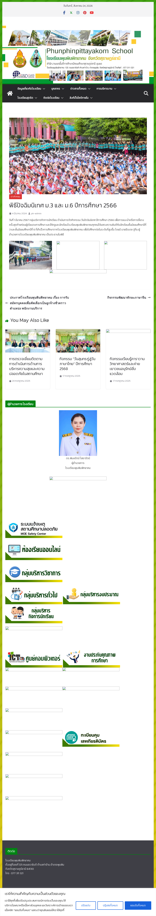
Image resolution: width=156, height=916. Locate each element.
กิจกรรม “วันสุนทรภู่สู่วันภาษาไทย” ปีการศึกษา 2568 (77, 364)
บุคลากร (55, 89)
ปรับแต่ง (85, 905)
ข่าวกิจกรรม (15, 196)
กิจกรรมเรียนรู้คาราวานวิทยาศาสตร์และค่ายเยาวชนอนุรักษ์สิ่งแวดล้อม (127, 366)
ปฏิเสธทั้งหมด (110, 905)
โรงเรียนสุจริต (25, 98)
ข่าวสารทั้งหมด (78, 89)
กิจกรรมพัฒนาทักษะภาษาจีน (126, 297)
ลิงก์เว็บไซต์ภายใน (79, 98)
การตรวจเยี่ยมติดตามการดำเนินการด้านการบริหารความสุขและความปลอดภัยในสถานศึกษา (27, 366)
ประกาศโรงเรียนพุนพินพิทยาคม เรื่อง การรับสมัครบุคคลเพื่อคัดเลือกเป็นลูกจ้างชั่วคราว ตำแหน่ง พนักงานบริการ (39, 303)
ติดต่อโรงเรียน (51, 98)
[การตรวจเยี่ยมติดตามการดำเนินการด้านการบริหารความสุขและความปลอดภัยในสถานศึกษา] (27, 331)
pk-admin (36, 213)
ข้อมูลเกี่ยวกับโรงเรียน (29, 89)
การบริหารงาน (104, 89)
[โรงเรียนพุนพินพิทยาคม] (9, 93)
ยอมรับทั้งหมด (138, 905)
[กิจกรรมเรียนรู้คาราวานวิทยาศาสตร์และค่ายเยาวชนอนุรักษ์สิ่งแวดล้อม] (128, 331)
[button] (43, 88)
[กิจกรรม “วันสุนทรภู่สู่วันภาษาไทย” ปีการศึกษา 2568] (78, 331)
